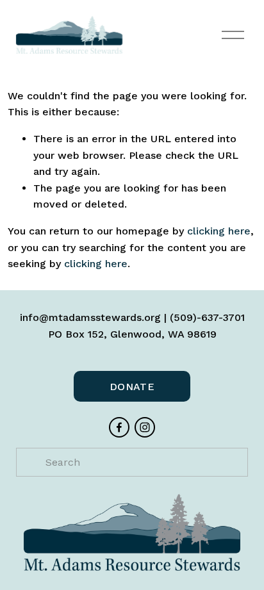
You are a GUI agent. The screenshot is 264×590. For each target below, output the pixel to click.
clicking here (219, 231)
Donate (132, 387)
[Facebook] (119, 427)
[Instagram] (145, 427)
